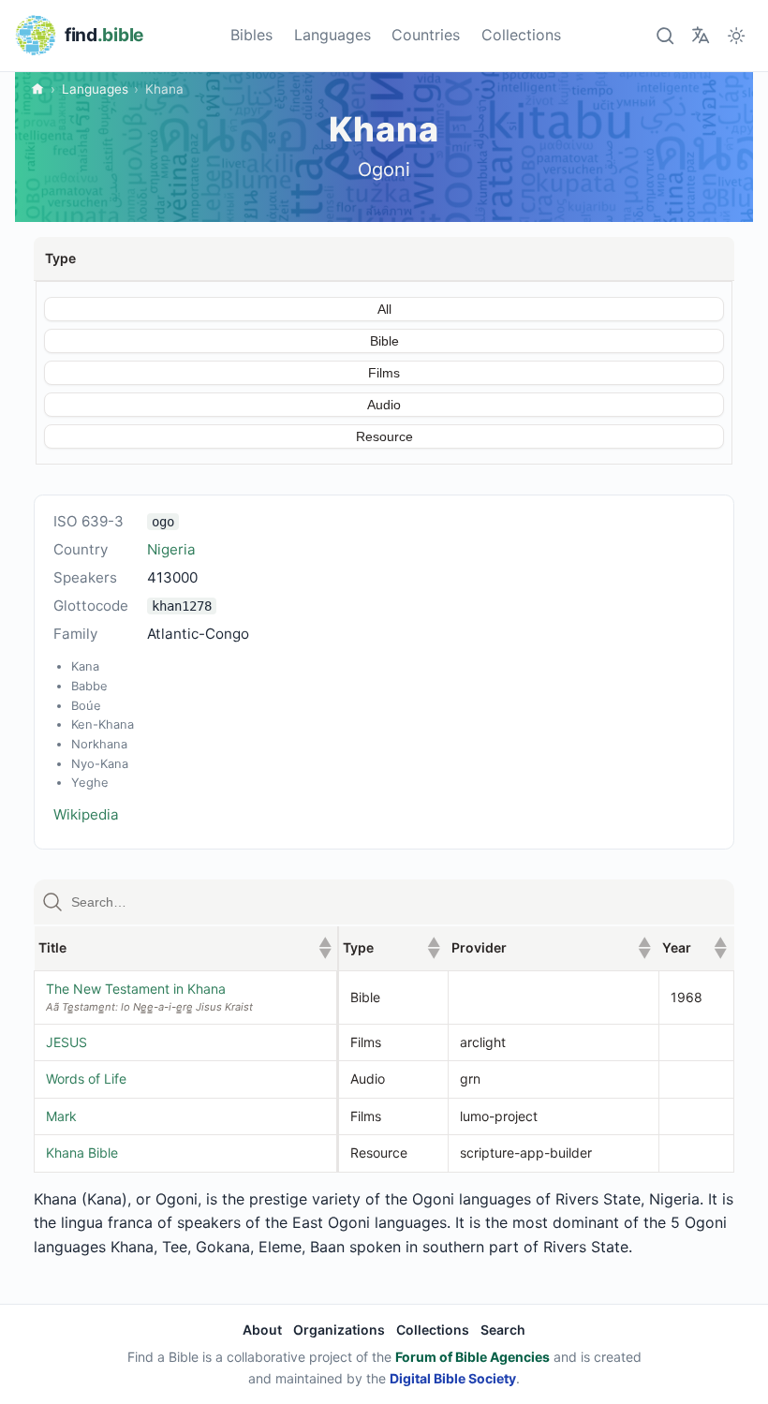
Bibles (251, 34)
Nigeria (171, 549)
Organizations (339, 1329)
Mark (61, 1116)
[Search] (664, 35)
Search (502, 1329)
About (262, 1329)
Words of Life (86, 1078)
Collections (521, 34)
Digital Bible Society (453, 1378)
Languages (332, 34)
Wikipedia (86, 814)
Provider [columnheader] (551, 947)
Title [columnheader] (185, 947)
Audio (384, 404)
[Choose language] (700, 35)
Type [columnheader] (392, 947)
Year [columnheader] (694, 947)
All (384, 309)
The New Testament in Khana (136, 989)
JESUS (66, 1042)
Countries (425, 34)
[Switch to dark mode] (736, 35)
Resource (384, 436)
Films (384, 372)
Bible (384, 340)
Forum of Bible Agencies (472, 1357)
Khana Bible (82, 1152)
